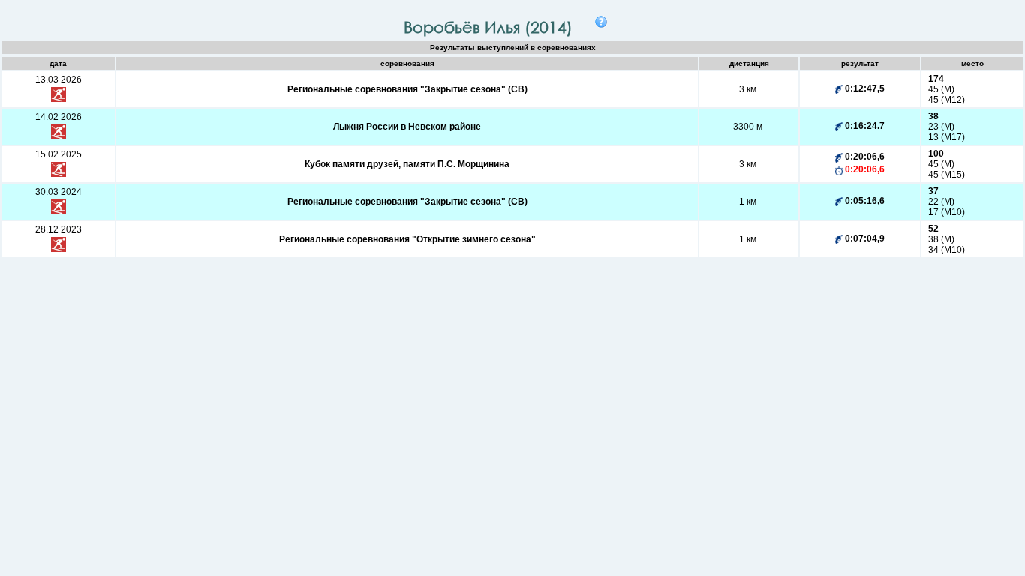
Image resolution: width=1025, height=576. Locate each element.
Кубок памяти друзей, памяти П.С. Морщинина (407, 164)
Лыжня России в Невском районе (407, 127)
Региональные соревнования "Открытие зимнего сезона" (407, 239)
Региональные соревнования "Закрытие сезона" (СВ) (407, 89)
